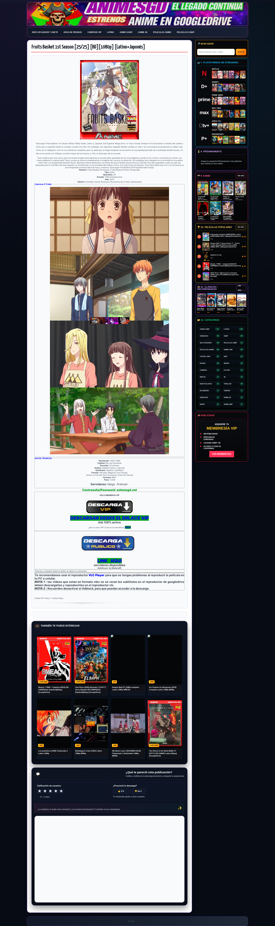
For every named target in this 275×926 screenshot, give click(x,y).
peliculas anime (162, 32)
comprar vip (95, 32)
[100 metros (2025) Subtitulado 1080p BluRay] (214, 75)
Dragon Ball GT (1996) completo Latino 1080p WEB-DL (125, 688)
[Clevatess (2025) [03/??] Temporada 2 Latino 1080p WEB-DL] (225, 75)
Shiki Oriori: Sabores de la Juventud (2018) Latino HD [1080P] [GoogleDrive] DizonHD (224, 274)
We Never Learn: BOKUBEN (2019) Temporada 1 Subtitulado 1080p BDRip (126, 753)
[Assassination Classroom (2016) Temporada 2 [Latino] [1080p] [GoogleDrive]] (214, 114)
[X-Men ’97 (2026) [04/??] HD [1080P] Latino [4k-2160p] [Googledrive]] (220, 88)
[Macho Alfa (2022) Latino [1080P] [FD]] (242, 140)
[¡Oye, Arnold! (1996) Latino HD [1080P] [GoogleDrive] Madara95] (220, 140)
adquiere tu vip (215, 255)
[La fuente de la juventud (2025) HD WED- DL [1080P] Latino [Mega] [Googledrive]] (220, 127)
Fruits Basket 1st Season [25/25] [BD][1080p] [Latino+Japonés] (88, 47)
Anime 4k (143, 32)
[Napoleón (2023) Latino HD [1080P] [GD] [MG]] (242, 127)
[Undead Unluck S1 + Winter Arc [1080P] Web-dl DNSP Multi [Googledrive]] (231, 88)
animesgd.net (137, 14)
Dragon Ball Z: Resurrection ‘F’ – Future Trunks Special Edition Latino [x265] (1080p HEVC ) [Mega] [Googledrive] (225, 245)
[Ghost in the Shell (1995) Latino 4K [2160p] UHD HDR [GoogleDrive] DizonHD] (231, 114)
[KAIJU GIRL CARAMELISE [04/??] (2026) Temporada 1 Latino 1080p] (231, 75)
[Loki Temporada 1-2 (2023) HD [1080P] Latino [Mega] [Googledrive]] (242, 88)
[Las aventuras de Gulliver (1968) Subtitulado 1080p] (242, 75)
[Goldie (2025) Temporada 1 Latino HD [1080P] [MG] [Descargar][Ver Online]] (237, 127)
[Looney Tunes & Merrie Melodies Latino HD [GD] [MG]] (237, 114)
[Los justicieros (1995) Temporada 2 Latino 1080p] (225, 101)
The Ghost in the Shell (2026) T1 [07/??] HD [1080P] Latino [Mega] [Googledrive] (163, 753)
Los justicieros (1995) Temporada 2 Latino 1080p (53, 752)
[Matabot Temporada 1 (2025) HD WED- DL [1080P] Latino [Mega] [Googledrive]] (225, 127)
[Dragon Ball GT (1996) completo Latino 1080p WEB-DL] (214, 101)
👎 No (138, 791)
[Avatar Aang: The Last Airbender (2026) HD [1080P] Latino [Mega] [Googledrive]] (214, 140)
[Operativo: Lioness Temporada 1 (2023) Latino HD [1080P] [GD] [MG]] (231, 140)
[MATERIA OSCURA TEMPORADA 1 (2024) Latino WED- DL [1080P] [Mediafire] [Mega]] (214, 127)
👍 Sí (121, 791)
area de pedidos (72, 32)
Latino (110, 32)
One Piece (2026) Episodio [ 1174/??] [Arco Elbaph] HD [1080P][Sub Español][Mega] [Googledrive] (90, 689)
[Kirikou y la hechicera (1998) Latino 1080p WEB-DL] (237, 101)
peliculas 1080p (185, 32)
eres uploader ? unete (45, 32)
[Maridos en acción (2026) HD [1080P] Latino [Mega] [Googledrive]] (220, 114)
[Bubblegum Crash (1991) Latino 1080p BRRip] (237, 75)
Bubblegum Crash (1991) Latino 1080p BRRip (88, 752)
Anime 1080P (126, 32)
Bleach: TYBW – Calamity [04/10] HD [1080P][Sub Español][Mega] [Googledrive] (53, 689)
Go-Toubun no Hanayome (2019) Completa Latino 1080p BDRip (162, 688)
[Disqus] (109, 859)
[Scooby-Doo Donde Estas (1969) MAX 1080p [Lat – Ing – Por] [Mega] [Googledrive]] (242, 114)
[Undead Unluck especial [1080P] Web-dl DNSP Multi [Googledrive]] (225, 88)
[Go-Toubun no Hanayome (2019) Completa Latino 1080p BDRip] (220, 75)
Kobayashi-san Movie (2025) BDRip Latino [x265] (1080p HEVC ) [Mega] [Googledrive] (225, 235)
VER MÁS (240, 176)
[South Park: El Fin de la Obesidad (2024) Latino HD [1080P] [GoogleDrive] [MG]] (237, 140)
